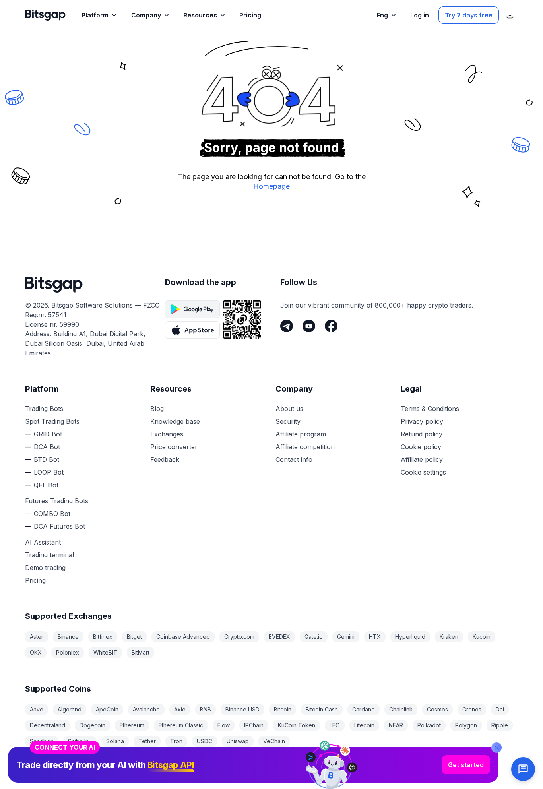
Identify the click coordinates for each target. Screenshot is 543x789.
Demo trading (45, 568)
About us (289, 409)
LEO (335, 725)
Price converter (174, 447)
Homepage (271, 186)
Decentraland (47, 725)
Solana (115, 741)
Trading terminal (49, 555)
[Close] (496, 747)
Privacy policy (422, 421)
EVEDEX (279, 636)
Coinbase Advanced (183, 636)
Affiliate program (300, 434)
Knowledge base (175, 421)
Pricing (35, 580)
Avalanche (146, 709)
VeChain (274, 741)
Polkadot (429, 725)
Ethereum (132, 725)
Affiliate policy (422, 459)
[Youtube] (309, 326)
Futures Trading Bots (56, 501)
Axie (180, 709)
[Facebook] (331, 326)
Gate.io (313, 636)
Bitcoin (282, 709)
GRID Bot (48, 434)
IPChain (254, 725)
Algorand (69, 709)
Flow (223, 725)
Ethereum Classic (181, 725)
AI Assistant (43, 542)
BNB (205, 709)
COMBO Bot (52, 514)
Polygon (466, 725)
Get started (466, 765)
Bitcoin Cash (322, 709)
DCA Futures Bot (59, 526)
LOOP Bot (49, 472)
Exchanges (166, 434)
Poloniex (67, 652)
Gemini (346, 636)
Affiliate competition (305, 447)
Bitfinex (102, 636)
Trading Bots (44, 409)
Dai (500, 709)
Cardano (363, 709)
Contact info (293, 459)
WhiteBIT (105, 652)
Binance (68, 636)
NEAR (396, 725)
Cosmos (437, 709)
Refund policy (421, 434)
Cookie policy (421, 447)
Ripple (499, 725)
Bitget (134, 636)
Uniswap (238, 741)
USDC (204, 741)
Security (288, 421)
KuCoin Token (296, 725)
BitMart (140, 652)
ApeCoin (107, 709)
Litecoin (364, 725)
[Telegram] (286, 326)
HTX (375, 636)
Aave (36, 709)
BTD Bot (46, 459)
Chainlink (401, 709)
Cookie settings (423, 472)
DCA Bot (47, 447)
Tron (176, 741)
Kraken (449, 636)
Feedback (164, 459)
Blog (157, 409)
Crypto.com (239, 636)
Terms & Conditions (430, 409)
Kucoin (482, 636)
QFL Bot (46, 485)
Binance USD (242, 709)
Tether (147, 741)
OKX (36, 652)
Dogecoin (92, 725)
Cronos (471, 709)
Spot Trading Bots (52, 421)
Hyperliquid (410, 636)
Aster (36, 636)
